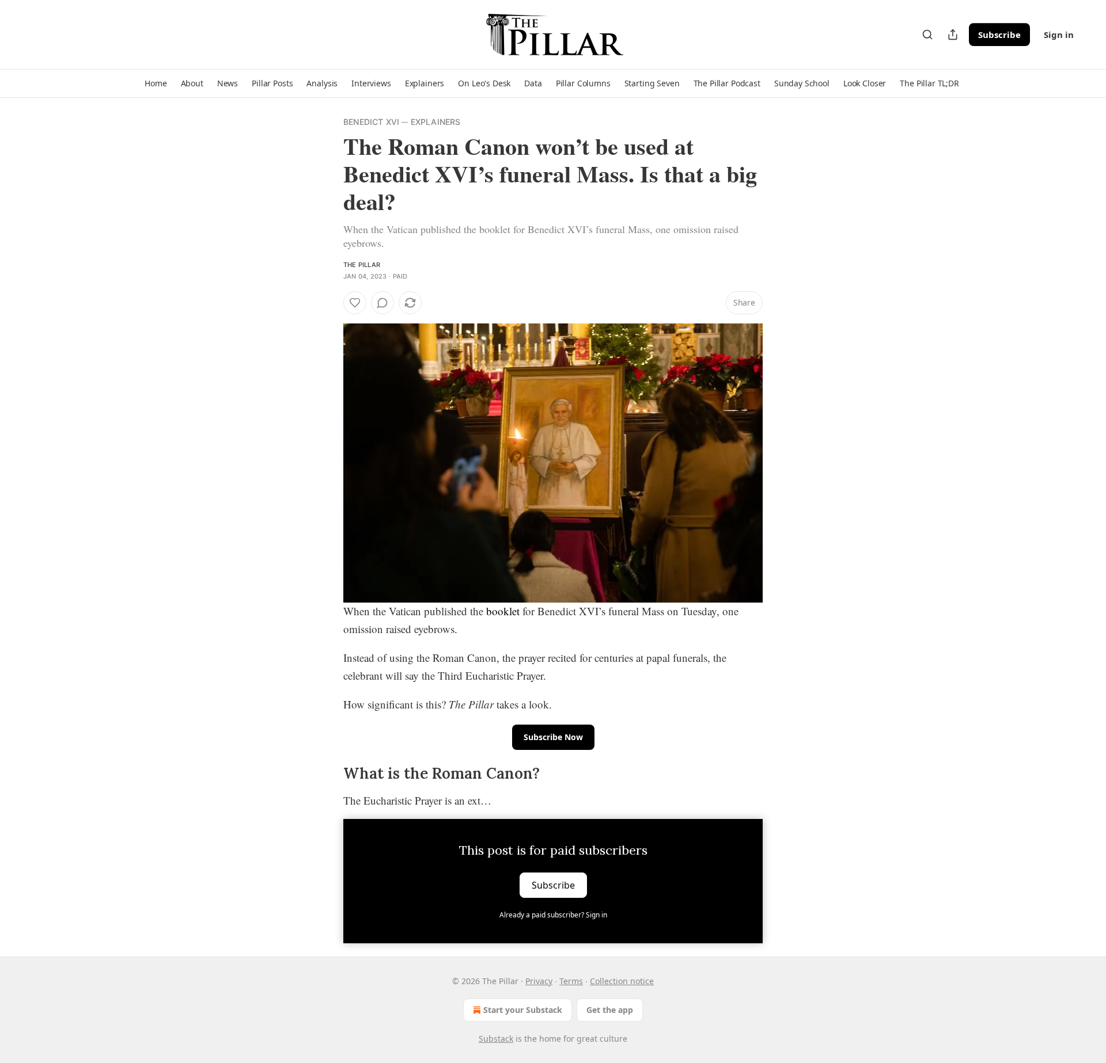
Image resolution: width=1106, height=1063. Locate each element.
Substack (496, 1038)
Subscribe (999, 34)
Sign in (1059, 34)
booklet (503, 611)
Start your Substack (522, 1009)
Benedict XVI (371, 122)
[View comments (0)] (382, 302)
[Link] (327, 774)
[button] (155, 83)
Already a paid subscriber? (553, 915)
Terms (571, 981)
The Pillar (361, 265)
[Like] (354, 302)
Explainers (436, 122)
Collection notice (622, 981)
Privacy (538, 981)
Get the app (609, 1009)
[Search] (927, 34)
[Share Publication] (952, 34)
